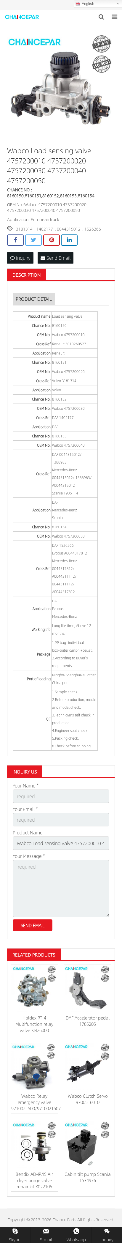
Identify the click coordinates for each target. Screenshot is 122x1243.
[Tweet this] (33, 240)
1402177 (44, 229)
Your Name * (25, 785)
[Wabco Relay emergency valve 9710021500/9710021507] (34, 1066)
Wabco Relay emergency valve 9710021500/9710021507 (36, 1102)
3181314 (24, 229)
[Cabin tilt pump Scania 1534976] (88, 1144)
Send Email (57, 257)
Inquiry (22, 257)
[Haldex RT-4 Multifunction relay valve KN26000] (34, 988)
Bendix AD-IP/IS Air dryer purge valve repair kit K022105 (34, 1180)
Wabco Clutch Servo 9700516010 (88, 1098)
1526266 (92, 229)
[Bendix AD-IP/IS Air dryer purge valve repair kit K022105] (34, 1144)
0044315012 (69, 229)
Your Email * (25, 809)
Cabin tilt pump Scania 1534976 (88, 1177)
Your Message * (29, 856)
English (87, 3)
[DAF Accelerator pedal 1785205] (88, 988)
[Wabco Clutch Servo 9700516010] (88, 1066)
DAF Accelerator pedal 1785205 (88, 1020)
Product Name (28, 832)
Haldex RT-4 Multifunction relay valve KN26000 (34, 1024)
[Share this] (15, 240)
